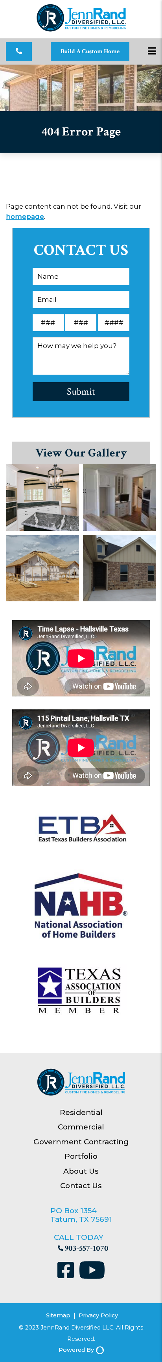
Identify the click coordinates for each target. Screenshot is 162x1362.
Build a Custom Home (90, 51)
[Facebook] (67, 1271)
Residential (81, 1112)
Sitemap (58, 1315)
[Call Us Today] (19, 51)
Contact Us (81, 1185)
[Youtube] (92, 1271)
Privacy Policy (98, 1315)
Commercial (81, 1126)
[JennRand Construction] (81, 30)
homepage (25, 216)
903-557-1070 (87, 1248)
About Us (81, 1171)
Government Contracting (81, 1141)
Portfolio (81, 1156)
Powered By (76, 1349)
